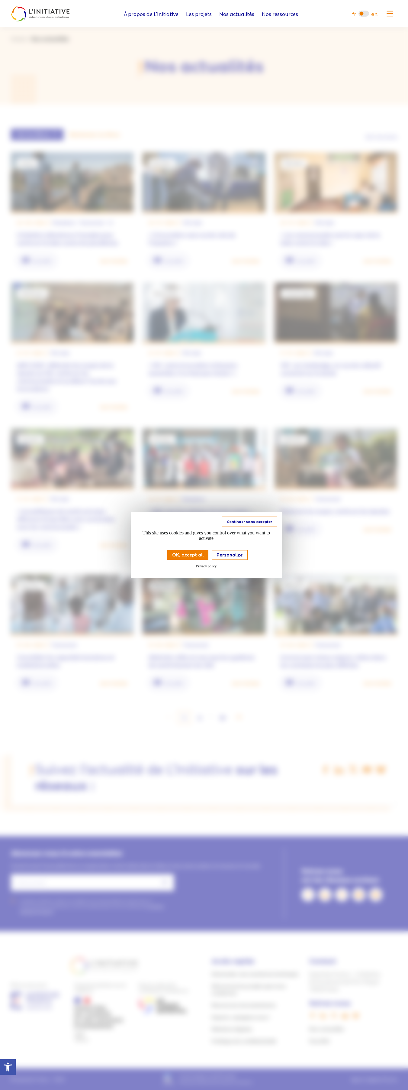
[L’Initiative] (40, 13)
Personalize (230, 554)
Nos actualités (236, 13)
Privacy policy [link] (206, 566)
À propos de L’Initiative (151, 13)
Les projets (199, 13)
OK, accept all (188, 554)
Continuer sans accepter (249, 521)
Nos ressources (280, 13)
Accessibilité (8, 1067)
